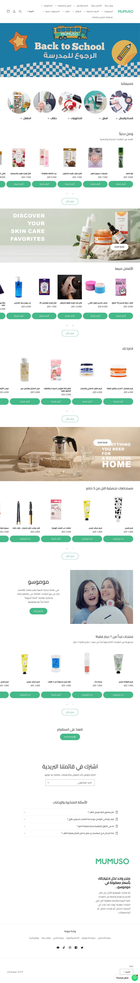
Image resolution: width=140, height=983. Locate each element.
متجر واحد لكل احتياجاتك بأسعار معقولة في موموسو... (114, 882)
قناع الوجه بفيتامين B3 (48, 303)
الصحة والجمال (126, 118)
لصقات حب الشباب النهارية (61, 528)
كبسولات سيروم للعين (99, 173)
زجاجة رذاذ (98, 682)
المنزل (105, 118)
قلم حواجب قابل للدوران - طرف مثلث (26, 528)
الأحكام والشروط (72, 938)
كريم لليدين (129, 528)
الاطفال (27, 118)
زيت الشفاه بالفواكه (48, 173)
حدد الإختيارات (118, 539)
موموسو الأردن (12, 971)
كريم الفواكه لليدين (126, 682)
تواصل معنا (46, 938)
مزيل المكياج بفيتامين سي (30, 388)
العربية (31, 11)
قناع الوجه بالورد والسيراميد (20, 173)
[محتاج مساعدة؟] (135, 977)
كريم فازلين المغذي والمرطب (91, 388)
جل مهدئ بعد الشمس (22, 303)
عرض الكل (70, 201)
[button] (81, 6)
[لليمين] (67, 194)
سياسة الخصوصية (88, 938)
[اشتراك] (49, 782)
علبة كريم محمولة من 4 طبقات (59, 682)
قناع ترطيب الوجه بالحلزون (72, 173)
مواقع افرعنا (34, 938)
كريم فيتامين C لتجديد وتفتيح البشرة (120, 388)
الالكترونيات (76, 118)
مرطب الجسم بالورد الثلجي (97, 303)
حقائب (54, 118)
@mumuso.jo (70, 737)
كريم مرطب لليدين (95, 528)
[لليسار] (73, 194)
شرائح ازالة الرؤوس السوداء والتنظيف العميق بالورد (57, 389)
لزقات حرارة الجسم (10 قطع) (122, 303)
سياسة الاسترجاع (104, 938)
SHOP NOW (119, 247)
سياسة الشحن (58, 938)
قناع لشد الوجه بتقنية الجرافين (71, 303)
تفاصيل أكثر (38, 611)
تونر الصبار (129, 173)
